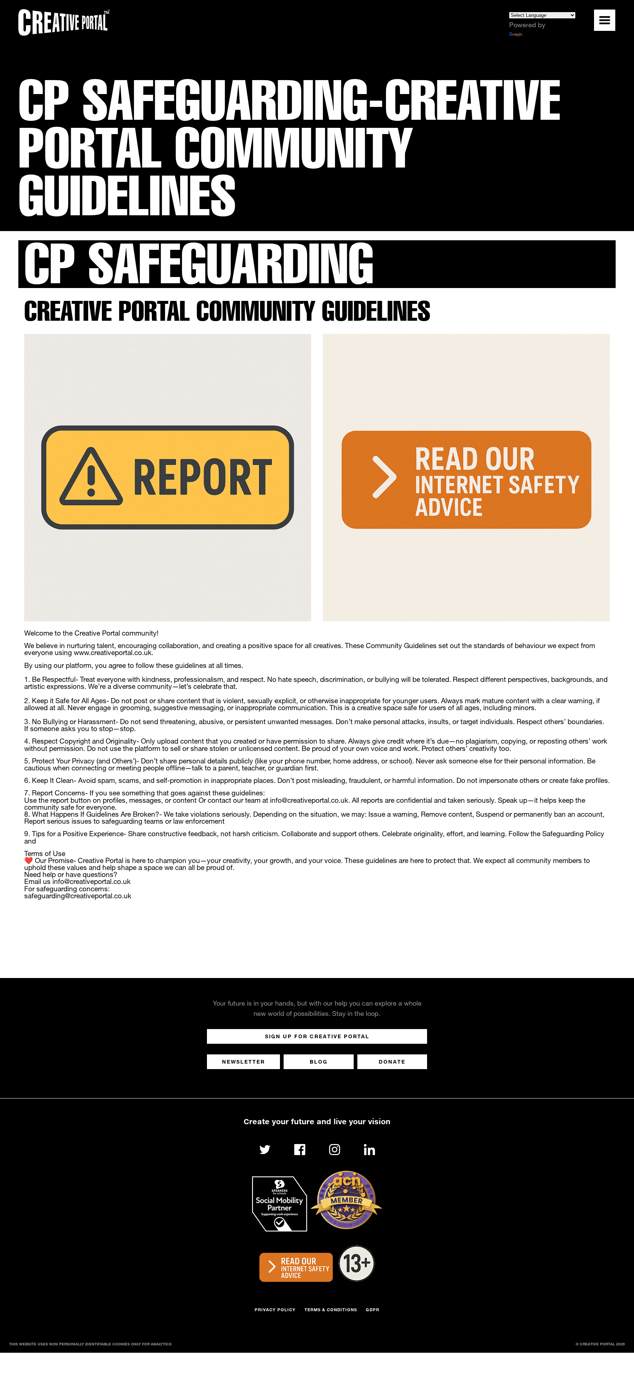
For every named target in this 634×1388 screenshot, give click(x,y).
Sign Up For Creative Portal (317, 1036)
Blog (319, 1061)
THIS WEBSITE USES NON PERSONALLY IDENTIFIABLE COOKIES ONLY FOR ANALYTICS (90, 1344)
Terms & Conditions (331, 1309)
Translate (537, 35)
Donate (392, 1061)
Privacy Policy (275, 1309)
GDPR (372, 1309)
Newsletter (243, 1061)
